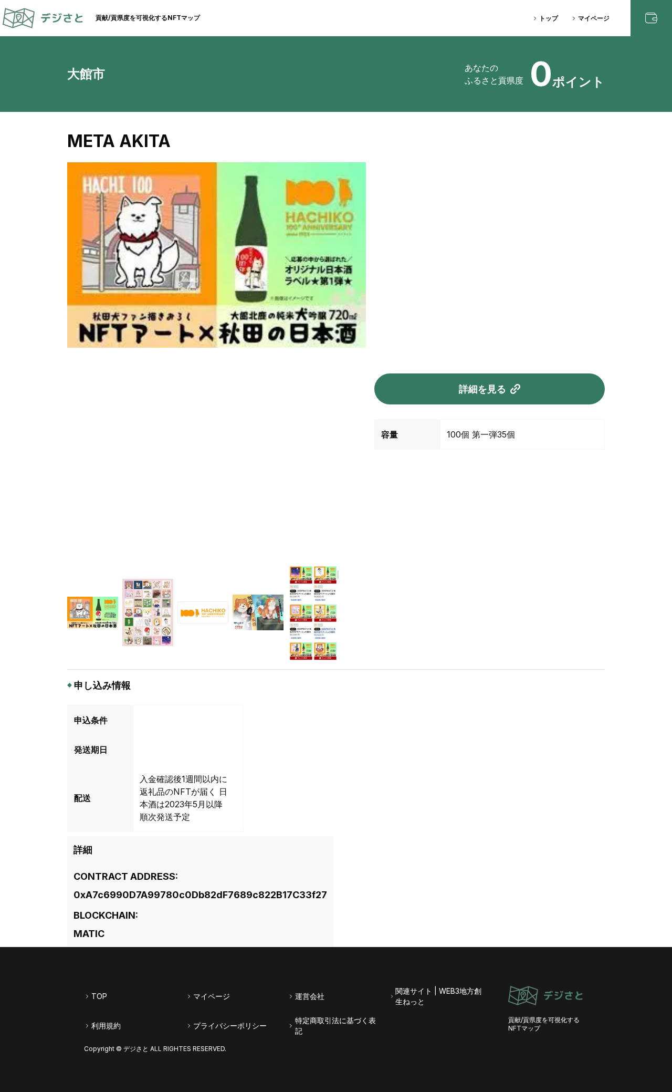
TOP (99, 996)
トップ (548, 18)
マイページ (594, 18)
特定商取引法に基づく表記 (335, 1025)
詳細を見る (482, 388)
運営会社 (309, 996)
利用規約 (106, 1025)
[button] (92, 612)
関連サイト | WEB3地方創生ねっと (438, 996)
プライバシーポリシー (230, 1025)
